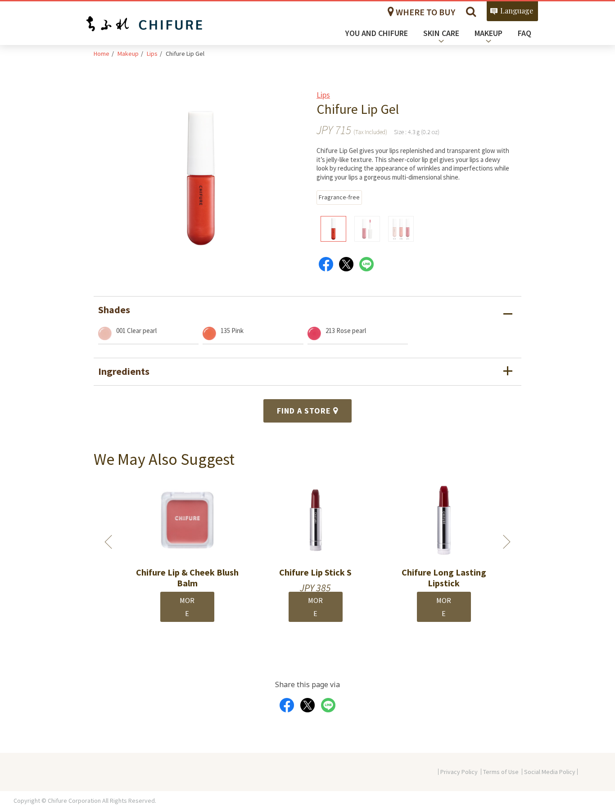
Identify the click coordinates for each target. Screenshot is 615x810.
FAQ (524, 33)
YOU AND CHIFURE (376, 33)
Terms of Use (501, 772)
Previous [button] (108, 542)
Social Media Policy (549, 772)
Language (516, 10)
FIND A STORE (305, 410)
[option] (179, 556)
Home (101, 54)
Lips (152, 54)
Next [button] (506, 542)
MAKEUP (488, 33)
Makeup (128, 54)
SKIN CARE (441, 33)
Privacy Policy (459, 772)
